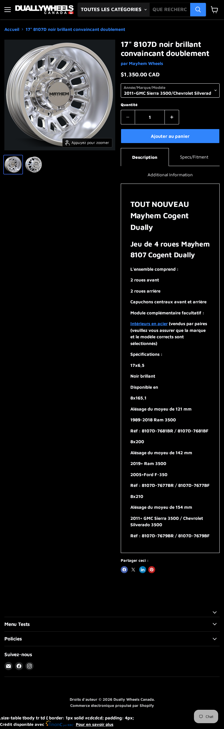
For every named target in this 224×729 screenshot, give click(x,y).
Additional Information (170, 174)
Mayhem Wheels (146, 63)
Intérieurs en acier (149, 323)
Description (144, 157)
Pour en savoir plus (94, 724)
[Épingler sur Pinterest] (151, 569)
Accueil (11, 29)
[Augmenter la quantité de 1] (172, 117)
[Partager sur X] (133, 569)
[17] (13, 164)
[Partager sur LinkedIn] (142, 569)
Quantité (129, 105)
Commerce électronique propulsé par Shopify (112, 705)
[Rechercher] (198, 9)
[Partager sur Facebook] (124, 569)
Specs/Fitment (194, 156)
